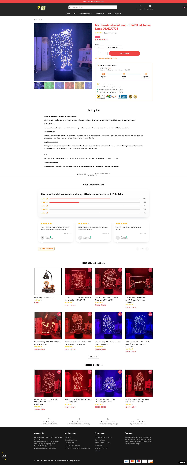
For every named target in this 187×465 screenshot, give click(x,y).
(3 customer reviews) (110, 33)
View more (93, 357)
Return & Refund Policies (102, 443)
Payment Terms (100, 440)
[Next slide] (89, 52)
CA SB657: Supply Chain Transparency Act (77, 448)
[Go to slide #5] (79, 85)
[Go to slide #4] (69, 85)
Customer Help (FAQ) (101, 448)
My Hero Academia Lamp (102, 173)
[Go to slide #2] (49, 85)
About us (68, 437)
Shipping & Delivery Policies (103, 437)
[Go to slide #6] (89, 85)
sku (42, 20)
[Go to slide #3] (59, 85)
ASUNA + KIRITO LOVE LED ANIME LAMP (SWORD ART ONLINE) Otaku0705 (137, 344)
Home (36, 20)
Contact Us (98, 445)
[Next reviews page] (147, 249)
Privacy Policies (69, 443)
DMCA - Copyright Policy (72, 445)
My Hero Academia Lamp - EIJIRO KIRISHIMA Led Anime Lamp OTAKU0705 (45, 402)
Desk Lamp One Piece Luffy (43, 298)
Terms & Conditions (71, 440)
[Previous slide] (37, 52)
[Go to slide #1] (39, 85)
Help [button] (183, 462)
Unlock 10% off (4, 456)
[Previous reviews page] (137, 249)
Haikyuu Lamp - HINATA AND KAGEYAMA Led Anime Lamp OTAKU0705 (135, 300)
